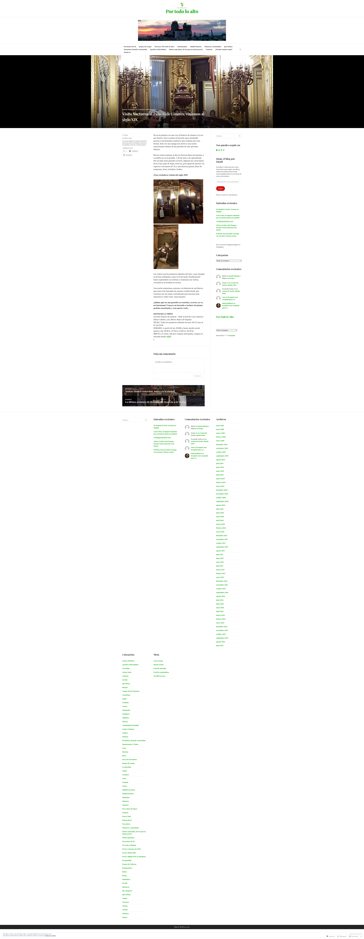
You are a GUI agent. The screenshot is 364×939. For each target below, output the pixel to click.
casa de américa (128, 141)
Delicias (125, 737)
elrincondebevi (227, 303)
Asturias (125, 676)
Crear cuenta (158, 661)
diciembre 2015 (221, 627)
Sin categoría (127, 891)
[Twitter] (219, 150)
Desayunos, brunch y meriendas (135, 49)
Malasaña (125, 797)
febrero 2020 (221, 437)
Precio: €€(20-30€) (129, 853)
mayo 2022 (220, 425)
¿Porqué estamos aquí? (223, 49)
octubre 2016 (221, 589)
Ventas (124, 917)
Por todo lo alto (182, 11)
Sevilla (124, 883)
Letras (124, 786)
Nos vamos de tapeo (129, 809)
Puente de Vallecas (129, 864)
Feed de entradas (160, 668)
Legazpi (125, 782)
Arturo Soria (126, 672)
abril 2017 (219, 566)
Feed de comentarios (161, 672)
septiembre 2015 (222, 638)
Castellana (126, 695)
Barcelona (126, 684)
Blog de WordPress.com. (182, 927)
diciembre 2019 (221, 444)
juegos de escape (128, 763)
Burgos (125, 687)
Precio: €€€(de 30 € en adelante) (134, 857)
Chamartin (126, 710)
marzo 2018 (220, 524)
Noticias (125, 813)
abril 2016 (219, 611)
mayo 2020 (220, 429)
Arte (126, 135)
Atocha (124, 680)
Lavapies (125, 775)
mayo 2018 (220, 517)
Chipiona (125, 718)
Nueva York (126, 816)
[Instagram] (221, 150)
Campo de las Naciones (130, 691)
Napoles (125, 805)
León (124, 778)
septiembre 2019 (222, 456)
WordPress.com (159, 676)
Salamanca (126, 879)
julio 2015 (219, 645)
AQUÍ (168, 336)
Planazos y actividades (212, 47)
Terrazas (125, 902)
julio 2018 (219, 509)
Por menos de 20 (130, 47)
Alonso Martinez (128, 661)
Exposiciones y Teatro (130, 744)
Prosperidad (126, 860)
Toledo (125, 910)
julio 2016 (219, 600)
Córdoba (125, 702)
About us (127, 52)
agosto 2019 (220, 460)
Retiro (124, 872)
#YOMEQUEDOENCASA (224, 221)
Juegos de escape (145, 47)
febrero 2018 (221, 528)
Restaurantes (182, 47)
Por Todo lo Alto (225, 316)
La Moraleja (126, 767)
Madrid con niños (128, 790)
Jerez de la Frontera (129, 759)
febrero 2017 (221, 573)
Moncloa (125, 801)
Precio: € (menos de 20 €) (131, 849)
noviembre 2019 (222, 448)
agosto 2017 (220, 551)
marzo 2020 (220, 433)
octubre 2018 (221, 498)
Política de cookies (50, 935)
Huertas (125, 752)
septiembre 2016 (222, 592)
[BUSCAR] (240, 49)
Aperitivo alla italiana (158, 49)
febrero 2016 (221, 619)
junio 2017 (220, 558)
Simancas (125, 887)
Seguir (220, 189)
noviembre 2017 (222, 539)
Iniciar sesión (158, 665)
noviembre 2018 (222, 494)
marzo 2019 (220, 479)
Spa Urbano (228, 47)
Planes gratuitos (128, 838)
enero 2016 (220, 623)
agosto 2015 (220, 642)
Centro (124, 109)
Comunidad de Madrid (130, 725)
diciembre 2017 (221, 535)
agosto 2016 (220, 596)
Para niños (126, 824)
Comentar (197, 376)
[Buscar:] (229, 136)
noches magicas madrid (131, 143)
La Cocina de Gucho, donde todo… (231, 291)
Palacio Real (127, 820)
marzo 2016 (220, 615)
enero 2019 (220, 486)
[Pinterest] (223, 150)
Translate (231, 335)
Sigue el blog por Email (225, 160)
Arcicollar (126, 668)
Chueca (125, 721)
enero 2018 (220, 532)
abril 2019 (219, 475)
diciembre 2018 (221, 490)
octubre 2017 (221, 543)
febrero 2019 (221, 482)
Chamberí (126, 714)
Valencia (125, 913)
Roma (124, 876)
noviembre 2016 (222, 585)
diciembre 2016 (221, 581)
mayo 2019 (220, 471)
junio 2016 (220, 604)
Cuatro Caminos (128, 729)
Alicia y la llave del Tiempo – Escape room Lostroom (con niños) (226, 227)
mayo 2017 (220, 562)
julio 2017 (219, 554)
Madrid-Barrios (196, 47)
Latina (124, 771)
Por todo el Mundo (129, 845)
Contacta (209, 49)
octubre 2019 (221, 452)
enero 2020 (220, 441)
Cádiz (124, 699)
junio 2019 (220, 467)
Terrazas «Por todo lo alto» (164, 47)
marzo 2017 (220, 570)
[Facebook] (217, 150)
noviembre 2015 (222, 630)
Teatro (124, 898)
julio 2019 (219, 463)
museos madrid (141, 141)
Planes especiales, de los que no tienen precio (186, 49)
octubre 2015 (221, 634)
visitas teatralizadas (138, 145)
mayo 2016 (220, 608)
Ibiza (124, 756)
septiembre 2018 (222, 501)
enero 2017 (220, 577)
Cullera (125, 733)
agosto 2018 (220, 505)
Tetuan (124, 906)
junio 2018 (220, 513)
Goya (124, 748)
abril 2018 (219, 520)
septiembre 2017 (222, 547)
